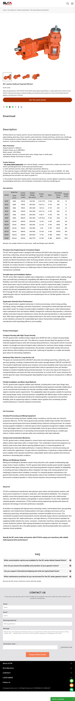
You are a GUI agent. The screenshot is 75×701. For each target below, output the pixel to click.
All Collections (12, 10)
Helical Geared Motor (23, 10)
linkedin (21, 107)
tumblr (19, 107)
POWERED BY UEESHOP (41, 688)
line (7, 107)
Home (4, 10)
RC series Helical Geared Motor (40, 10)
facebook (4, 107)
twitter (10, 107)
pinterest (16, 107)
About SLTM (7, 663)
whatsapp (13, 107)
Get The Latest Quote (37, 100)
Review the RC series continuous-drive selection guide (22, 581)
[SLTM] (72, 681)
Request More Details (37, 655)
